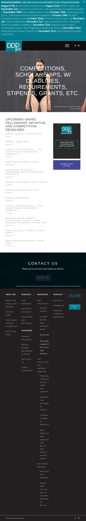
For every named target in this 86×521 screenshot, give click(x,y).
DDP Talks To (26, 360)
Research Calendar (26, 310)
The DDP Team (10, 313)
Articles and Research (44, 475)
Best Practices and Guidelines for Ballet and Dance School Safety (44, 444)
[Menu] (66, 46)
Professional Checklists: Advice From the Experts (44, 384)
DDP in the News (11, 333)
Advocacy (58, 300)
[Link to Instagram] (78, 45)
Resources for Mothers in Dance (44, 403)
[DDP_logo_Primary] (14, 46)
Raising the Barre (27, 338)
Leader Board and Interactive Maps (44, 323)
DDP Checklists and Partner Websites (43, 365)
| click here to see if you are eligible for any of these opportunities (40, 2)
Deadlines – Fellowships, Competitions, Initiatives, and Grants (44, 344)
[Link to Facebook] (75, 45)
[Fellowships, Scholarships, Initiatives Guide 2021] (66, 141)
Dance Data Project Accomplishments (11, 323)
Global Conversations (27, 369)
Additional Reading (42, 465)
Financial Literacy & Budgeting (44, 420)
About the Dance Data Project (11, 304)
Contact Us (43, 278)
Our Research (26, 302)
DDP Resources (42, 302)
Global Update (43, 309)
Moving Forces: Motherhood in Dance (27, 349)
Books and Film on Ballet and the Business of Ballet (44, 494)
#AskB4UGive (59, 305)
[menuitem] (66, 46)
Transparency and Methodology (27, 320)
